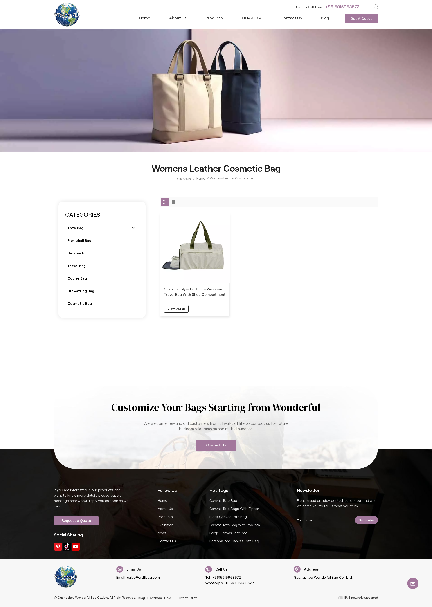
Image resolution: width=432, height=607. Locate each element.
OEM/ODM (252, 18)
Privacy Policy (187, 598)
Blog (325, 18)
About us (178, 18)
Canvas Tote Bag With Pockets (234, 525)
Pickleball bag (79, 240)
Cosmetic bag (80, 303)
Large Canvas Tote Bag (228, 533)
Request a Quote (76, 521)
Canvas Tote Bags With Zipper (234, 509)
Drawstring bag (81, 291)
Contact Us (216, 445)
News (162, 533)
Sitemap (156, 598)
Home (144, 18)
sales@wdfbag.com (143, 577)
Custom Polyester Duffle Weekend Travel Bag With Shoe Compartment (195, 291)
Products (214, 18)
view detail (176, 309)
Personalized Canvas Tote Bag (234, 541)
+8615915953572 (342, 6)
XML (170, 598)
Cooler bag (77, 278)
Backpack (76, 253)
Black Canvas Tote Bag (228, 517)
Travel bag (77, 266)
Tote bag (75, 228)
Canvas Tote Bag (223, 500)
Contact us (291, 18)
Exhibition (165, 525)
